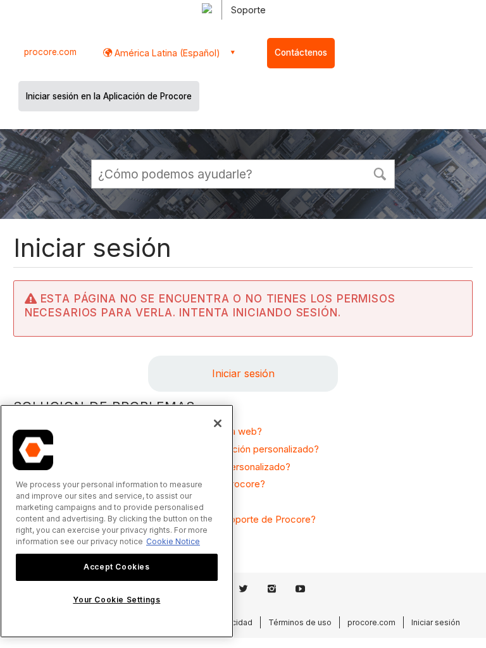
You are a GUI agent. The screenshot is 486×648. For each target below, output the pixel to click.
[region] (117, 521)
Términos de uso (300, 622)
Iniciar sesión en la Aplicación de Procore (109, 96)
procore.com (50, 52)
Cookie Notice (173, 541)
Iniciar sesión (243, 373)
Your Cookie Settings (116, 599)
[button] (379, 173)
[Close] (218, 423)
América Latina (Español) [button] (166, 52)
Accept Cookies (116, 566)
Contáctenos (301, 52)
